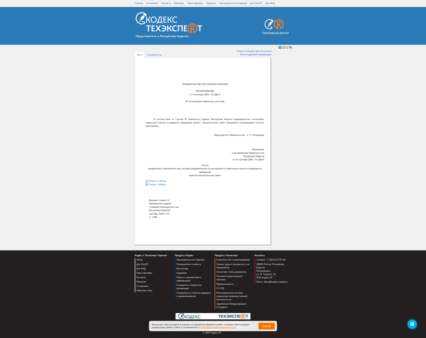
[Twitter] (283, 47)
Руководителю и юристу (188, 264)
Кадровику (181, 273)
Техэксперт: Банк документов (231, 272)
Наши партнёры (195, 3)
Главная (139, 3)
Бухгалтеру (182, 268)
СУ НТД (220, 288)
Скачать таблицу (157, 184)
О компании (152, 3)
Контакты (166, 3)
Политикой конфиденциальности (218, 327)
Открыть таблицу (157, 181)
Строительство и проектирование (233, 259)
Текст (139, 55)
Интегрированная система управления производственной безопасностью (231, 296)
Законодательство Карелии (233, 3)
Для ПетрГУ (256, 3)
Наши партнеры (144, 273)
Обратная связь (144, 290)
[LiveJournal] (290, 47)
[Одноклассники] (287, 47)
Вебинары (179, 3)
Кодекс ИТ (216, 333)
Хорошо (266, 326)
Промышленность (225, 284)
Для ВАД (270, 3)
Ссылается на (154, 55)
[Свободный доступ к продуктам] (273, 25)
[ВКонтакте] (280, 47)
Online (139, 259)
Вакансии (211, 3)
